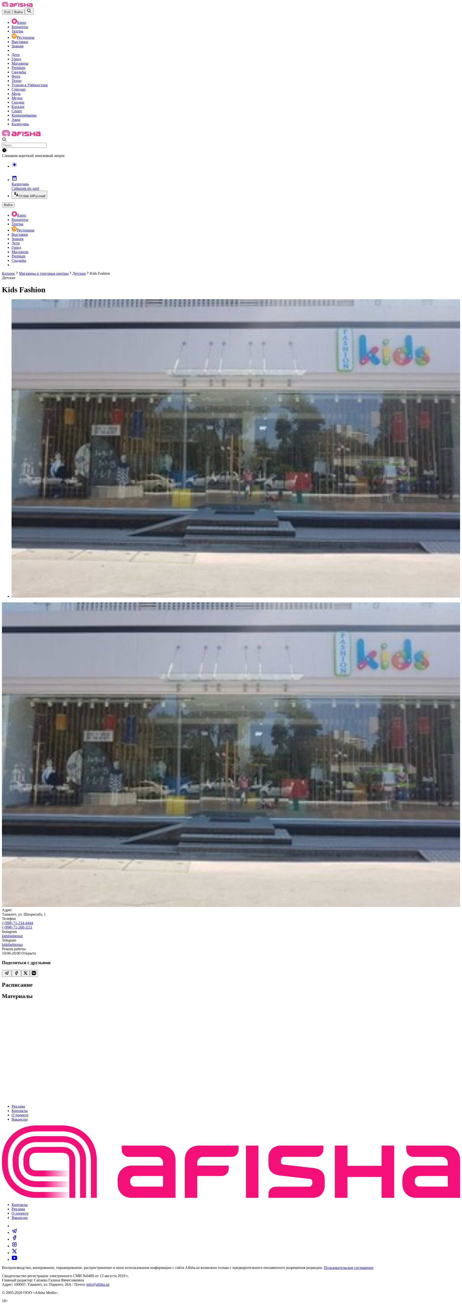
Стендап (19, 89)
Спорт (17, 111)
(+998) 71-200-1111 (17, 927)
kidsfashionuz (12, 936)
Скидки (18, 102)
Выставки (20, 42)
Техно (16, 81)
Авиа (16, 120)
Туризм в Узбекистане (30, 85)
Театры (17, 31)
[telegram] (14, 1232)
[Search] (29, 11)
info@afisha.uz (97, 1284)
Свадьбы (19, 72)
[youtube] (14, 1259)
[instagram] (14, 1246)
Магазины (20, 63)
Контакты (20, 1111)
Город (16, 59)
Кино (21, 22)
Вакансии (20, 1119)
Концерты (20, 27)
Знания (17, 46)
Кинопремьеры (24, 115)
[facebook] (14, 1239)
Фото (16, 76)
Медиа (17, 98)
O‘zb (7, 12)
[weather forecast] (236, 169)
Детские (79, 273)
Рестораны (25, 37)
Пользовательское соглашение (348, 1268)
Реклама (18, 1106)
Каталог (18, 107)
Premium (18, 68)
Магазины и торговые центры (44, 273)
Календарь (20, 124)
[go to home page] (17, 5)
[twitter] (14, 1253)
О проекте (20, 1115)
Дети (16, 55)
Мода (16, 94)
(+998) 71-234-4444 (17, 923)
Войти (18, 12)
